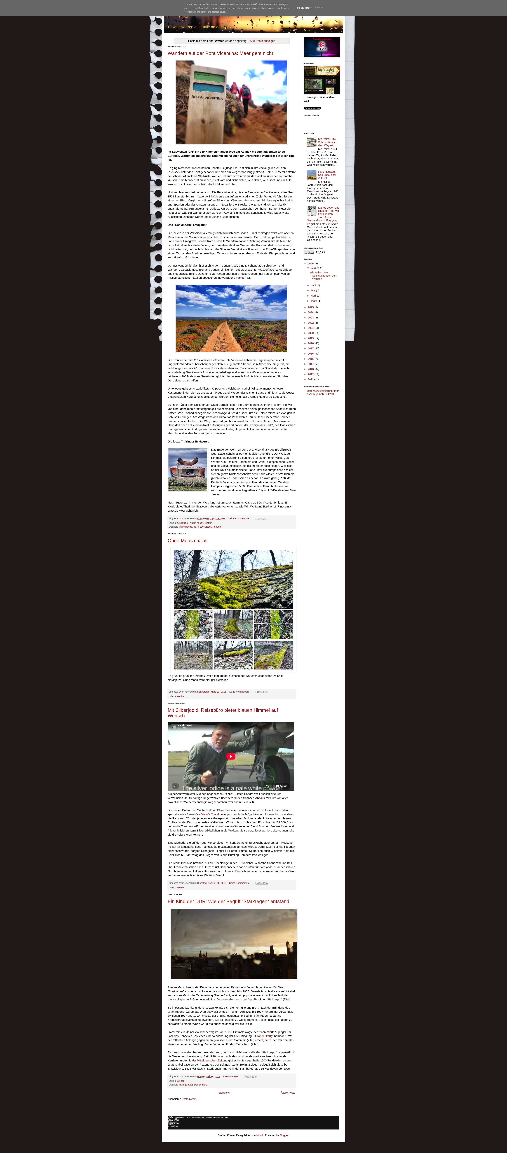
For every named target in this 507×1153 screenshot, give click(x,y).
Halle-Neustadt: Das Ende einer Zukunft (327, 175)
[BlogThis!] (258, 518)
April (314, 295)
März (314, 300)
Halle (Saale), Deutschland (193, 1084)
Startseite (224, 1092)
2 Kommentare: (231, 1076)
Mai (313, 290)
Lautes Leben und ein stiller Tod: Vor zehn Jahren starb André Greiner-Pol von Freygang (323, 214)
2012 (311, 374)
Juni (314, 285)
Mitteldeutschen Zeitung (212, 1060)
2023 (311, 317)
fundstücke (183, 523)
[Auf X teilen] (261, 518)
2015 (311, 358)
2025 (311, 307)
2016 (311, 353)
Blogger (284, 1135)
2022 (311, 322)
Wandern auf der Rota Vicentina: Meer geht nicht (220, 53)
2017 (311, 348)
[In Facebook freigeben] (263, 518)
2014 (311, 363)
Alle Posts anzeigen (262, 41)
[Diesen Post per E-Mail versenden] (256, 518)
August (315, 268)
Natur (193, 523)
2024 (311, 312)
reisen (200, 523)
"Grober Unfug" (263, 1036)
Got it (319, 8)
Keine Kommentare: (239, 518)
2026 (311, 263)
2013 (311, 369)
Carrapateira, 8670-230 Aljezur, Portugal (200, 526)
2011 (311, 379)
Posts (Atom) (189, 1099)
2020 (311, 333)
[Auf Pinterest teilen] (266, 518)
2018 (311, 343)
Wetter (208, 523)
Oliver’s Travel (209, 814)
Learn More (304, 8)
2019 (311, 338)
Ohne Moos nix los (188, 540)
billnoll (259, 1135)
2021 (311, 327)
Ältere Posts (288, 1092)
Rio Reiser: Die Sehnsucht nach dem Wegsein (327, 142)
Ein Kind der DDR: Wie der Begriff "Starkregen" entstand (228, 901)
